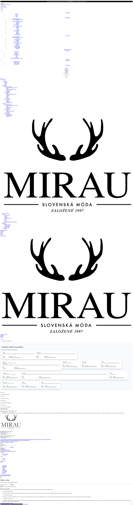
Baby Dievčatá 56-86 (16, 18)
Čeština (5, 454)
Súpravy (17, 29)
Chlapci (16, 14)
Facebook (2, 475)
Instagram (5, 475)
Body (17, 20)
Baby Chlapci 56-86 (16, 36)
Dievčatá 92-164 (16, 24)
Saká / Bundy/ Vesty (16, 54)
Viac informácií (25, 504)
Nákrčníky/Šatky (17, 34)
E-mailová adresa (3, 445)
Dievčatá (16, 13)
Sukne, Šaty (18, 22)
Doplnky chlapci (16, 45)
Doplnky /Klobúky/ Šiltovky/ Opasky (16, 58)
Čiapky (17, 31)
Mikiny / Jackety (17, 39)
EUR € (3, 459)
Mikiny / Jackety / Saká (17, 43)
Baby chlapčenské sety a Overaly (17, 37)
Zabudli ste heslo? (3, 449)
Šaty (17, 28)
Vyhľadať (12, 484)
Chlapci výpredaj (16, 62)
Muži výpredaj (16, 64)
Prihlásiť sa (2, 448)
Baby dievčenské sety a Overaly (17, 19)
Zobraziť (12, 447)
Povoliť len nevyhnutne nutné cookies (16, 504)
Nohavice (17, 23)
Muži (16, 16)
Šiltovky (17, 33)
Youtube (8, 475)
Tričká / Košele (16, 51)
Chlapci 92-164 (16, 41)
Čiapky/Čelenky (17, 46)
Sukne (16, 55)
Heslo (1, 446)
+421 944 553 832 (3, 437)
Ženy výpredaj (16, 63)
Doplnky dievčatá (16, 30)
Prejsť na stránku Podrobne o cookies (6, 503)
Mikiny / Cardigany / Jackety (17, 21)
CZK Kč (3, 458)
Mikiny (16, 52)
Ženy (16, 15)
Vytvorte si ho (7, 450)
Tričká (18, 25)
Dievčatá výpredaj (17, 61)
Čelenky (17, 32)
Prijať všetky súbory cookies (5, 504)
